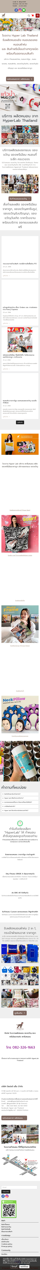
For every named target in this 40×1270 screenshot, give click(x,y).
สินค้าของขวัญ (6, 1227)
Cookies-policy (6, 1244)
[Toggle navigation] (38, 16)
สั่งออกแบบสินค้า (6, 1231)
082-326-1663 (23, 4)
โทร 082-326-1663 (20, 1047)
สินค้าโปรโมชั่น (5, 1229)
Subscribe (6, 1192)
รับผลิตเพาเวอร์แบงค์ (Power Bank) (20, 510)
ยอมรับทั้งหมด (24, 1266)
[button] (28, 16)
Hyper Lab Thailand (16, 1108)
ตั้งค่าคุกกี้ (14, 1266)
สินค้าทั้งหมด (5, 1224)
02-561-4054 (23, 6)
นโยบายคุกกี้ (26, 1263)
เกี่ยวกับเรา (5, 1239)
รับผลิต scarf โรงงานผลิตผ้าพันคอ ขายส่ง (20, 555)
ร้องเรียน (4, 1254)
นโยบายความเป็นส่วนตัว (13, 1263)
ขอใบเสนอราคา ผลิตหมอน (18, 79)
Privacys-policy (6, 1246)
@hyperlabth (22, 2)
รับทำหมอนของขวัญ (19, 198)
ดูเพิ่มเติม (6, 276)
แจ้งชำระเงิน (5, 1242)
